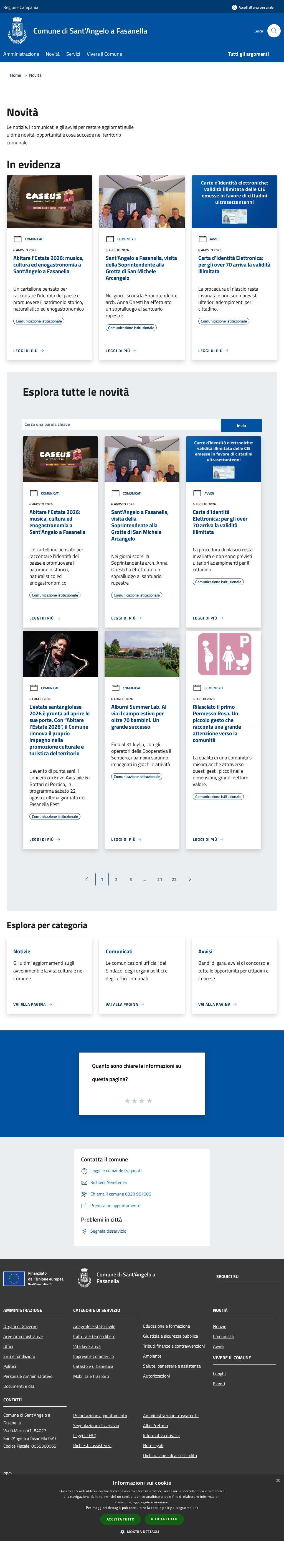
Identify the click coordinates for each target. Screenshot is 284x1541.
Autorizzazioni (156, 1376)
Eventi (219, 1383)
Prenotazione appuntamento (100, 1415)
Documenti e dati (19, 1386)
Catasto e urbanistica (93, 1366)
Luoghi (219, 1373)
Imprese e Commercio (93, 1356)
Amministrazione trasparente (171, 1415)
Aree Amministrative (23, 1336)
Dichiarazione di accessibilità (170, 1455)
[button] (142, 1531)
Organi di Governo (20, 1326)
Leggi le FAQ (85, 1435)
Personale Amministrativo (27, 1376)
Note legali (153, 1445)
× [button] (278, 1481)
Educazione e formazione (166, 1326)
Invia (241, 425)
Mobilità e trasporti (91, 1376)
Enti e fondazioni (19, 1356)
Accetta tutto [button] (120, 1519)
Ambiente (152, 1356)
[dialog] (142, 1508)
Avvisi (214, 239)
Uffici (8, 1346)
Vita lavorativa (87, 1346)
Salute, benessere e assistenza (172, 1366)
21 (159, 879)
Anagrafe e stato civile (94, 1326)
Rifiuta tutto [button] (164, 1519)
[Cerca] (274, 30)
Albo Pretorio (155, 1425)
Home (15, 75)
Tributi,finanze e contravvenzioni (174, 1346)
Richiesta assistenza (92, 1445)
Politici (9, 1366)
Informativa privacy (161, 1435)
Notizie (219, 1326)
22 (174, 879)
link (195, 1507)
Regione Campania (20, 7)
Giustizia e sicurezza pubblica (170, 1336)
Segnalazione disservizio (96, 1425)
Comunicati (34, 239)
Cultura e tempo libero (94, 1336)
